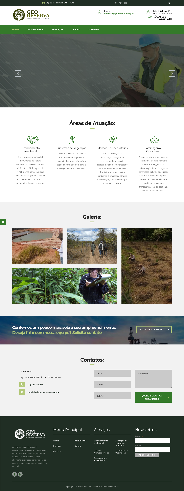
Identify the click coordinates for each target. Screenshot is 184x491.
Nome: (138, 445)
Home (56, 441)
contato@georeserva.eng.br (119, 13)
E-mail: (139, 436)
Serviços (57, 29)
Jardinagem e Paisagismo (100, 459)
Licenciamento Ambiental (101, 442)
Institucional (35, 29)
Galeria (75, 29)
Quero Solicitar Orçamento (151, 397)
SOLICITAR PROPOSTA (43, 77)
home (15, 29)
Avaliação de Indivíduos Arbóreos (121, 443)
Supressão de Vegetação (121, 451)
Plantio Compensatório (101, 451)
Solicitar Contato (152, 329)
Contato (93, 29)
